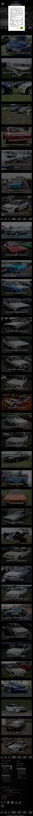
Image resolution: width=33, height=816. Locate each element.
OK (22, 27)
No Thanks (17, 28)
